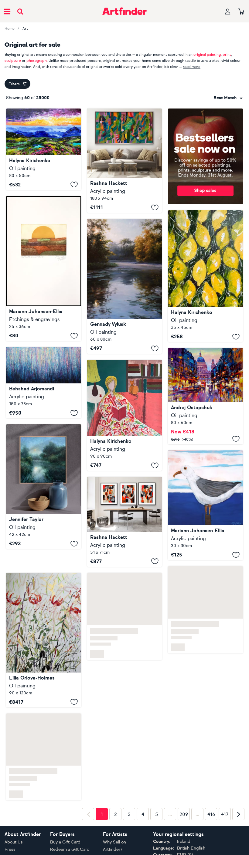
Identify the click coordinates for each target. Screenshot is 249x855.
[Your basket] (241, 12)
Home (10, 28)
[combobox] (228, 98)
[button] (228, 98)
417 (225, 814)
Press (10, 849)
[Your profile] (227, 11)
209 (183, 814)
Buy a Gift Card (65, 842)
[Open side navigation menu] (7, 11)
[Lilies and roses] (43, 640)
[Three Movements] (124, 522)
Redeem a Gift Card (70, 849)
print (227, 54)
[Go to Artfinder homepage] (124, 11)
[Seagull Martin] (205, 505)
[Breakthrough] (124, 161)
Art (25, 28)
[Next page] (238, 814)
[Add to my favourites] (74, 185)
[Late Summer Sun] (43, 268)
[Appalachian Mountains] (43, 149)
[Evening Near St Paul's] (205, 396)
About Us (14, 842)
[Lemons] (205, 276)
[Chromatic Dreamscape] (43, 382)
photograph (36, 60)
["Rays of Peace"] (124, 286)
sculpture (13, 60)
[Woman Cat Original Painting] (124, 415)
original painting (207, 54)
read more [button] (191, 67)
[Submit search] (20, 11)
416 (211, 814)
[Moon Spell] (43, 486)
